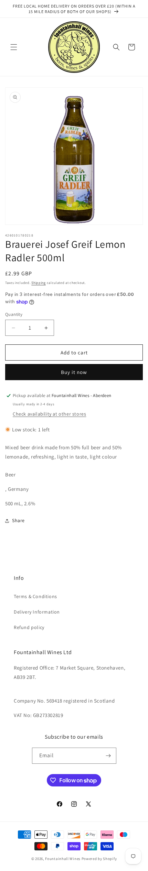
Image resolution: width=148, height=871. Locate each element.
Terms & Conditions (35, 596)
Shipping (38, 282)
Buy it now (74, 372)
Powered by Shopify (99, 858)
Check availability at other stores (49, 414)
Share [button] (18, 520)
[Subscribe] (108, 756)
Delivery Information (37, 612)
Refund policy (29, 627)
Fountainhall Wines (63, 858)
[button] (13, 47)
